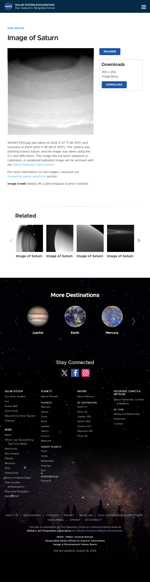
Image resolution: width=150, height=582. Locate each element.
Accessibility (93, 520)
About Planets (49, 396)
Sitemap (75, 520)
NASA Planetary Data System (33, 164)
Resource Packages (16, 491)
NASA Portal (56, 520)
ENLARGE (110, 51)
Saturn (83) (84, 421)
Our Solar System (15, 396)
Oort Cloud (11, 411)
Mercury (112, 332)
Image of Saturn (29, 256)
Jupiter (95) (84, 416)
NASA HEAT (12, 496)
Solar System (14, 391)
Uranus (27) (84, 426)
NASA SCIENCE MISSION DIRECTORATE (120, 515)
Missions (10, 463)
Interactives (11, 473)
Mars (44, 421)
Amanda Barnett (83, 537)
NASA (9, 6)
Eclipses (9, 420)
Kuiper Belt (11, 406)
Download (114, 84)
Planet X (46, 481)
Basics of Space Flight (18, 478)
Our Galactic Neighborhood (35, 8)
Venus (44, 412)
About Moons (85, 396)
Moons (81, 391)
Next (139, 240)
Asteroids (119, 419)
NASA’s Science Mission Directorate (99, 531)
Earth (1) (82, 407)
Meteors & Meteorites (127, 414)
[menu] (144, 7)
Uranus (45, 436)
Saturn (45, 431)
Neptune (46, 441)
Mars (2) (82, 412)
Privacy (69, 515)
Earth (75, 332)
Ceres (44, 456)
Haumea (46, 465)
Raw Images (16, 28)
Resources (11, 448)
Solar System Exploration (35, 4)
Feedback (52, 515)
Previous (11, 240)
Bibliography (32, 515)
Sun (7, 401)
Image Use (86, 515)
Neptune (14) (85, 431)
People (9, 458)
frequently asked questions (27, 176)
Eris (43, 470)
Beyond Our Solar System (20, 416)
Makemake (47, 461)
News (8, 435)
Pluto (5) (82, 436)
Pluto (44, 451)
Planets (46, 391)
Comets (118, 424)
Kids (7, 468)
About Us (12, 515)
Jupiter (38, 332)
